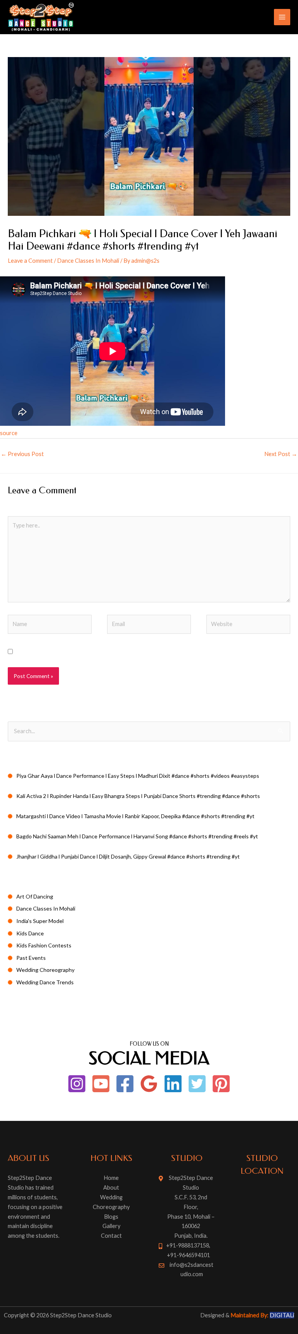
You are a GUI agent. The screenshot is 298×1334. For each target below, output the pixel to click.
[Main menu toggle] (282, 17)
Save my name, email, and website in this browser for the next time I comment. (114, 652)
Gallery (111, 1226)
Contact (111, 1235)
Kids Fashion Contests (43, 945)
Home (111, 1177)
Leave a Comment (30, 260)
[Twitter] (197, 1083)
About (111, 1187)
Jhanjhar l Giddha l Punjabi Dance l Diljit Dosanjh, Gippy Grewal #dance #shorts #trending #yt (128, 856)
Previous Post (22, 454)
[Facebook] (125, 1083)
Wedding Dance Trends (45, 982)
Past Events (31, 957)
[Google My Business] (149, 1083)
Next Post (280, 454)
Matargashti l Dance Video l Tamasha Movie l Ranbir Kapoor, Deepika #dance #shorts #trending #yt (135, 816)
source (8, 433)
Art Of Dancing (34, 896)
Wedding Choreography (45, 969)
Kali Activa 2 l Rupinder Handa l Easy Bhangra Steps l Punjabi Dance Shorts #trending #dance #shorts (138, 796)
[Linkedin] (173, 1083)
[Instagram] (77, 1083)
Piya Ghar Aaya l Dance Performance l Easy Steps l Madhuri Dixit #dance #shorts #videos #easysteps (137, 775)
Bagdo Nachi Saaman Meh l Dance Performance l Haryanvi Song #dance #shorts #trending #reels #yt (137, 836)
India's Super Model (40, 921)
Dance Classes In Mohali (88, 260)
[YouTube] (101, 1083)
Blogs (111, 1216)
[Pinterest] (221, 1083)
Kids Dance (30, 933)
